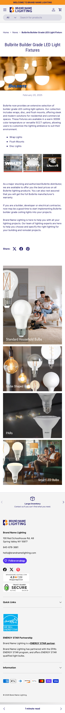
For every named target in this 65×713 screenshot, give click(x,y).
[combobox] (32, 17)
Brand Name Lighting (18, 695)
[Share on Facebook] (21, 249)
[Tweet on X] (14, 249)
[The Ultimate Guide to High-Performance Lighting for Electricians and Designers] (61, 709)
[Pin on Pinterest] (27, 249)
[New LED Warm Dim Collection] (4, 709)
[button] (60, 9)
